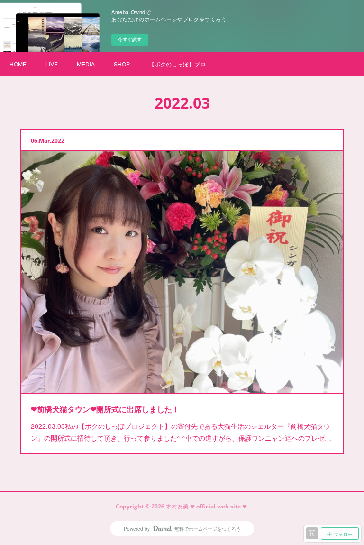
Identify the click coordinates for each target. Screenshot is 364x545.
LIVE (52, 64)
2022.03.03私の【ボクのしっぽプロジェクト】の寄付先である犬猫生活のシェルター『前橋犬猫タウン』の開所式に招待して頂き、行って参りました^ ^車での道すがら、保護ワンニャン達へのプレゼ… (181, 432)
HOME (18, 64)
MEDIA (86, 64)
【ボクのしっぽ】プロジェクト (177, 64)
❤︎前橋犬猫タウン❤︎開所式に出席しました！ (105, 409)
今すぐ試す (130, 39)
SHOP (122, 64)
